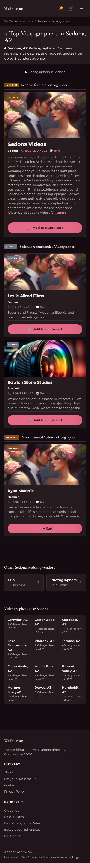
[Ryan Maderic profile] (45, 464)
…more (61, 212)
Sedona (42, 21)
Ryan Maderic (21, 491)
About (8, 772)
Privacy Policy (14, 791)
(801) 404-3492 (22, 306)
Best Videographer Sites (22, 829)
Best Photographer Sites (22, 823)
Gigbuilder (12, 810)
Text (54, 150)
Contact (10, 785)
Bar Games (12, 836)
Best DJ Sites (14, 817)
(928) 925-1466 (22, 393)
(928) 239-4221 (36, 150)
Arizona (28, 21)
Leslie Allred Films (26, 296)
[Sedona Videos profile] (45, 115)
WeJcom (13, 8)
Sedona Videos (27, 144)
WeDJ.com (11, 21)
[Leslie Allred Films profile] (45, 272)
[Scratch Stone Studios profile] (45, 358)
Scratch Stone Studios (30, 382)
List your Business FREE (22, 779)
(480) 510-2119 (22, 502)
